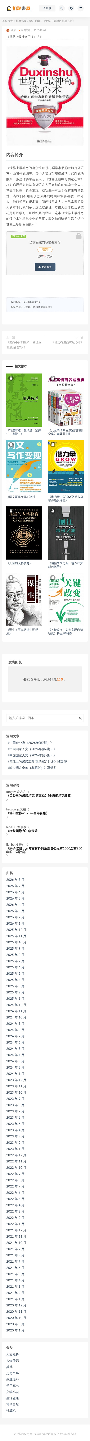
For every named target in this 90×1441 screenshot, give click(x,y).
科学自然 (12, 1404)
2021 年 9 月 (15, 1249)
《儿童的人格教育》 (19, 563)
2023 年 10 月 (16, 1092)
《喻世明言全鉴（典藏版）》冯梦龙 (31, 768)
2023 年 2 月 (15, 1142)
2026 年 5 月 (15, 898)
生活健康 (12, 1398)
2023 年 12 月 (16, 1080)
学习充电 (34, 21)
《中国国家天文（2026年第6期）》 (31, 749)
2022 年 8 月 (15, 1180)
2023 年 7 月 (15, 1111)
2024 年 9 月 (15, 1023)
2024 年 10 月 (16, 1017)
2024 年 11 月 (16, 1011)
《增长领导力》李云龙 (22, 831)
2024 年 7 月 (15, 1036)
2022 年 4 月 (15, 1205)
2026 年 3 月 (15, 911)
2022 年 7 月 (15, 1186)
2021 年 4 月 (15, 1280)
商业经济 (12, 1379)
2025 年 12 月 (16, 929)
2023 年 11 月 (16, 1086)
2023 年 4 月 (15, 1130)
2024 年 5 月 (15, 1048)
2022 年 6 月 (15, 1192)
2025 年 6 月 (15, 967)
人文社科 (12, 1354)
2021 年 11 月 (16, 1236)
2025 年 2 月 (15, 992)
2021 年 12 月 (16, 1230)
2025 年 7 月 (15, 961)
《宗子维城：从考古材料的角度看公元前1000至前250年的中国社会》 (44, 850)
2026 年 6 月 (15, 892)
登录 (60, 679)
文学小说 (12, 1392)
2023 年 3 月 (15, 1136)
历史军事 (12, 1373)
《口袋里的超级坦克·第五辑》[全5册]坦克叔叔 (38, 795)
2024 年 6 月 (15, 1042)
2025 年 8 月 (15, 954)
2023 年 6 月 (15, 1117)
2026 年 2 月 (15, 917)
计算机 (11, 1410)
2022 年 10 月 (16, 1167)
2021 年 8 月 (15, 1255)
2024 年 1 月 (15, 1073)
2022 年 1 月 (15, 1224)
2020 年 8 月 (15, 1324)
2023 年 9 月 (15, 1098)
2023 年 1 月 (15, 1149)
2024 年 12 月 (16, 1005)
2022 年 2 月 (15, 1217)
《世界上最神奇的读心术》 (38, 307)
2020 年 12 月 (16, 1305)
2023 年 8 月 (15, 1105)
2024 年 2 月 (15, 1067)
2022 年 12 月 (16, 1155)
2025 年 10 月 (16, 942)
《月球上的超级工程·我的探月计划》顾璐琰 (36, 761)
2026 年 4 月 (15, 904)
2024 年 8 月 (15, 1030)
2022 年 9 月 (15, 1174)
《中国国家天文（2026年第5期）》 (31, 755)
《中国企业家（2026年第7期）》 (29, 742)
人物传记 (12, 1360)
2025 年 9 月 (15, 948)
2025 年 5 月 (15, 973)
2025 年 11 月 (16, 936)
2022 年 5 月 (15, 1199)
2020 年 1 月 (15, 1330)
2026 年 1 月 (15, 923)
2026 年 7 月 (15, 886)
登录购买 (46, 267)
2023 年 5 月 (15, 1124)
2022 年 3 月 (15, 1211)
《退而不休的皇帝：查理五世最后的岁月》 (23, 345)
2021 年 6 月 (15, 1267)
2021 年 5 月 (15, 1274)
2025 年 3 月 (15, 986)
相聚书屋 (21, 21)
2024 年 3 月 (15, 1061)
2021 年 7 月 (15, 1261)
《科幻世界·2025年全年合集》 (27, 813)
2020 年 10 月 (16, 1318)
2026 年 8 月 (15, 879)
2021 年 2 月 (15, 1293)
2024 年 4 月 (15, 1055)
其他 (9, 1367)
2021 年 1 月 (15, 1299)
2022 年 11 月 (16, 1161)
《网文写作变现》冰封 (20, 497)
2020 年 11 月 (16, 1311)
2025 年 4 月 (15, 980)
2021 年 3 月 (15, 1286)
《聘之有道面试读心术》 (67, 342)
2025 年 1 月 (15, 998)
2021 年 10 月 (16, 1242)
